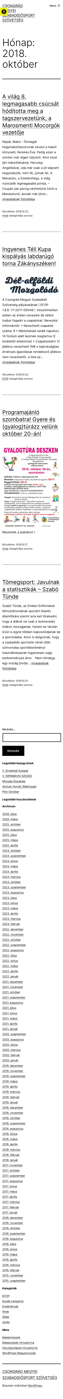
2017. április (9, 1196)
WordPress (35, 1385)
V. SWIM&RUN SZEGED (17, 776)
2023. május (10, 908)
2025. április (10, 845)
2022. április (10, 971)
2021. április (9, 1023)
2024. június (10, 861)
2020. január (10, 1060)
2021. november (12, 987)
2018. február (11, 1154)
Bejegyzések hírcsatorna (18, 1342)
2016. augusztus (12, 1238)
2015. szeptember (14, 1280)
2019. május (10, 1081)
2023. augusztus (13, 892)
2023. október (11, 882)
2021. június (9, 1013)
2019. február (11, 1097)
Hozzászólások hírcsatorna (19, 1347)
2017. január (10, 1212)
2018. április (10, 1144)
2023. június (10, 903)
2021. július (9, 1007)
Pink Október (10, 791)
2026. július (9, 814)
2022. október (11, 939)
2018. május (10, 1139)
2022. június (10, 960)
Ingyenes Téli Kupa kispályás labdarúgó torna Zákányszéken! (29, 256)
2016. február (10, 1270)
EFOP (5, 378)
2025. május (10, 840)
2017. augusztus (12, 1181)
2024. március (11, 876)
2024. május (10, 866)
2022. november (13, 934)
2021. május (9, 1018)
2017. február (10, 1207)
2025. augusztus (13, 829)
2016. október (11, 1228)
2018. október (11, 1118)
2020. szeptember (14, 1034)
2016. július (9, 1244)
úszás (6, 1322)
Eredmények (10, 1306)
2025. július (9, 834)
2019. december (12, 1065)
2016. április (9, 1259)
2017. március (11, 1202)
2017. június (9, 1186)
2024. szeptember (14, 855)
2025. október (11, 824)
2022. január (10, 976)
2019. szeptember (14, 1076)
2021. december (12, 981)
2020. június (10, 1044)
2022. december (13, 929)
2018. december (12, 1107)
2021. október (11, 992)
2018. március (11, 1149)
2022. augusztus (13, 950)
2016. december (12, 1217)
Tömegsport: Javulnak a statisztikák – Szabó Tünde (31, 589)
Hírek (5, 215)
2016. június (9, 1249)
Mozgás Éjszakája (13, 781)
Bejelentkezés (11, 1337)
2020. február (11, 1055)
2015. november (12, 1275)
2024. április (10, 871)
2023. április (10, 913)
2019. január (10, 1102)
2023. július (9, 897)
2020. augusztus (13, 1039)
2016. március (11, 1265)
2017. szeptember (13, 1175)
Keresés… (8, 729)
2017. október (11, 1170)
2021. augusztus (12, 1002)
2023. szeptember (14, 887)
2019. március (11, 1091)
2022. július (9, 955)
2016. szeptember (13, 1233)
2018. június (9, 1133)
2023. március (11, 918)
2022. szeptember (14, 945)
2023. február (11, 924)
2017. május (9, 1191)
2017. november (12, 1165)
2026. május (10, 819)
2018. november (12, 1112)
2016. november (12, 1223)
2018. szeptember (14, 1123)
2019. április (10, 1086)
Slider (5, 1316)
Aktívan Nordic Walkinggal (19, 786)
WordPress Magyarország (19, 1353)
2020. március (11, 1050)
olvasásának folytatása (18, 199)
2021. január (10, 1028)
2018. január (10, 1160)
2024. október (11, 850)
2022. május (10, 966)
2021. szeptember (13, 997)
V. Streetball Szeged (15, 770)
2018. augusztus (12, 1128)
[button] (4, 12)
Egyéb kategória (12, 1301)
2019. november (12, 1071)
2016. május (9, 1254)
